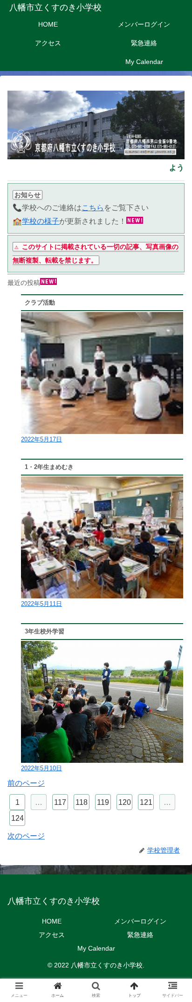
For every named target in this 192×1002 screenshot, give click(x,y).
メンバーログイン (140, 921)
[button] (173, 835)
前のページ (26, 783)
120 (124, 802)
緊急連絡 (140, 934)
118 (81, 802)
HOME (52, 921)
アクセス (52, 934)
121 (146, 802)
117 (60, 802)
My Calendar (96, 948)
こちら (93, 207)
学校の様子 (40, 221)
